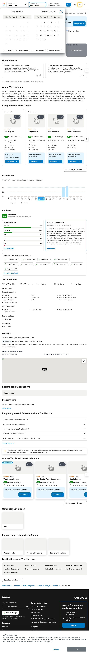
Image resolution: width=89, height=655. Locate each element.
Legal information (36, 613)
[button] (76, 36)
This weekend (39, 50)
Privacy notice (35, 616)
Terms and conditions (37, 610)
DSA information (36, 620)
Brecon (55, 590)
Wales (39, 590)
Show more (6, 408)
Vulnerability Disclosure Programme (42, 626)
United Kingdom (29, 590)
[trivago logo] (4, 4)
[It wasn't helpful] (40, 75)
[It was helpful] (37, 75)
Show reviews (9, 248)
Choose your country (9, 607)
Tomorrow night (24, 50)
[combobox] (17, 5)
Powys (47, 590)
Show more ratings (11, 273)
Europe (17, 590)
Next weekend (55, 50)
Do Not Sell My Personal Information (43, 623)
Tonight (9, 50)
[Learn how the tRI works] (30, 217)
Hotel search (7, 590)
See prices (78, 23)
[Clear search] (26, 5)
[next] (61, 11)
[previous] (8, 198)
